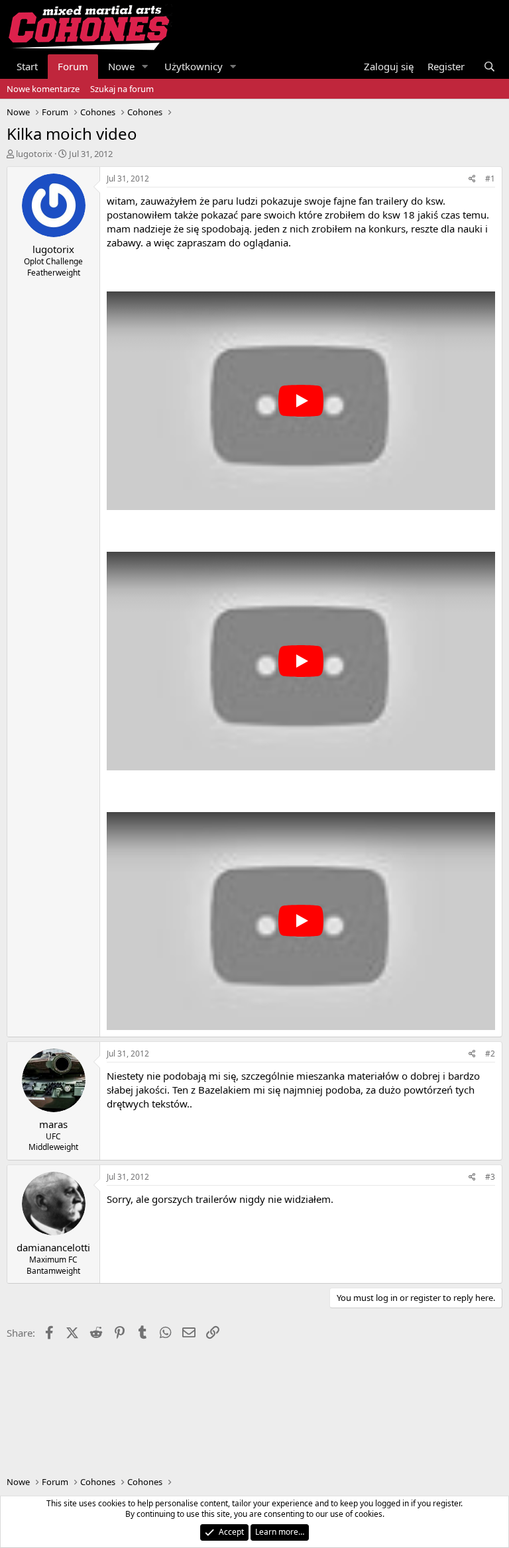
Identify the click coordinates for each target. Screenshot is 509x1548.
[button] (145, 66)
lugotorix (34, 154)
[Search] (489, 66)
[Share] (472, 179)
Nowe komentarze (43, 89)
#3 (490, 1176)
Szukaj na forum (122, 89)
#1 (490, 178)
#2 (490, 1053)
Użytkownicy (193, 66)
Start (27, 66)
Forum (73, 66)
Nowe (121, 66)
